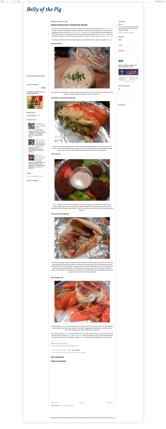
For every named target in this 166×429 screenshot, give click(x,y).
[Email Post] (69, 350)
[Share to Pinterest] (79, 350)
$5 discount (108, 36)
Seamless (79, 32)
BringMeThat (109, 28)
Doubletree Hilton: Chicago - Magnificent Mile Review (40, 126)
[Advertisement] (36, 47)
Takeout (83, 352)
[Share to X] (76, 350)
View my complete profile (126, 32)
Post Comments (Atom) (66, 405)
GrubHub (73, 32)
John (121, 24)
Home (82, 402)
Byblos (109, 40)
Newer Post (54, 402)
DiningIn (88, 32)
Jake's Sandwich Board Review (40, 140)
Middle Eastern (60, 352)
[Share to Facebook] (77, 350)
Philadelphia (67, 352)
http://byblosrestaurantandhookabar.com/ (64, 346)
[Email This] (72, 350)
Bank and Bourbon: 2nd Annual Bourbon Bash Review (40, 157)
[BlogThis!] (74, 350)
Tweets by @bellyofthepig (35, 176)
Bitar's (69, 335)
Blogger (113, 418)
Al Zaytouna (78, 335)
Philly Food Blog (76, 352)
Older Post (110, 402)
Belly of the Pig (44, 9)
